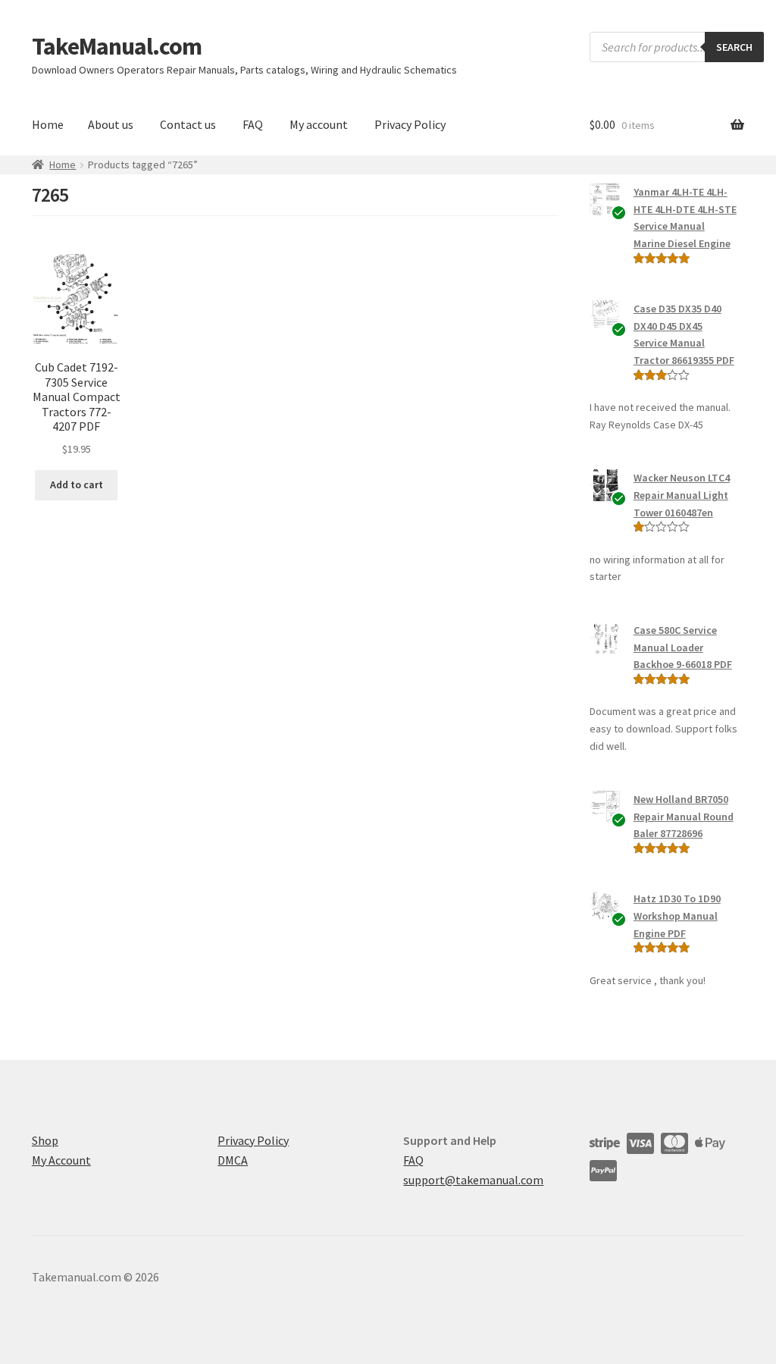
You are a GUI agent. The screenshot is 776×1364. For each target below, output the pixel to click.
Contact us (188, 124)
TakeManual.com (117, 46)
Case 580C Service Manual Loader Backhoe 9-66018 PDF (683, 647)
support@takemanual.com (473, 1179)
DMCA (232, 1160)
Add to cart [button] (76, 484)
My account (318, 124)
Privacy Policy (410, 124)
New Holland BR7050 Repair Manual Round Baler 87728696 (684, 816)
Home (48, 124)
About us (110, 124)
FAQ (252, 124)
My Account (61, 1160)
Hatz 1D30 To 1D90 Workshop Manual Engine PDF (677, 915)
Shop (45, 1140)
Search (734, 47)
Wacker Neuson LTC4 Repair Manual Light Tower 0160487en (682, 495)
